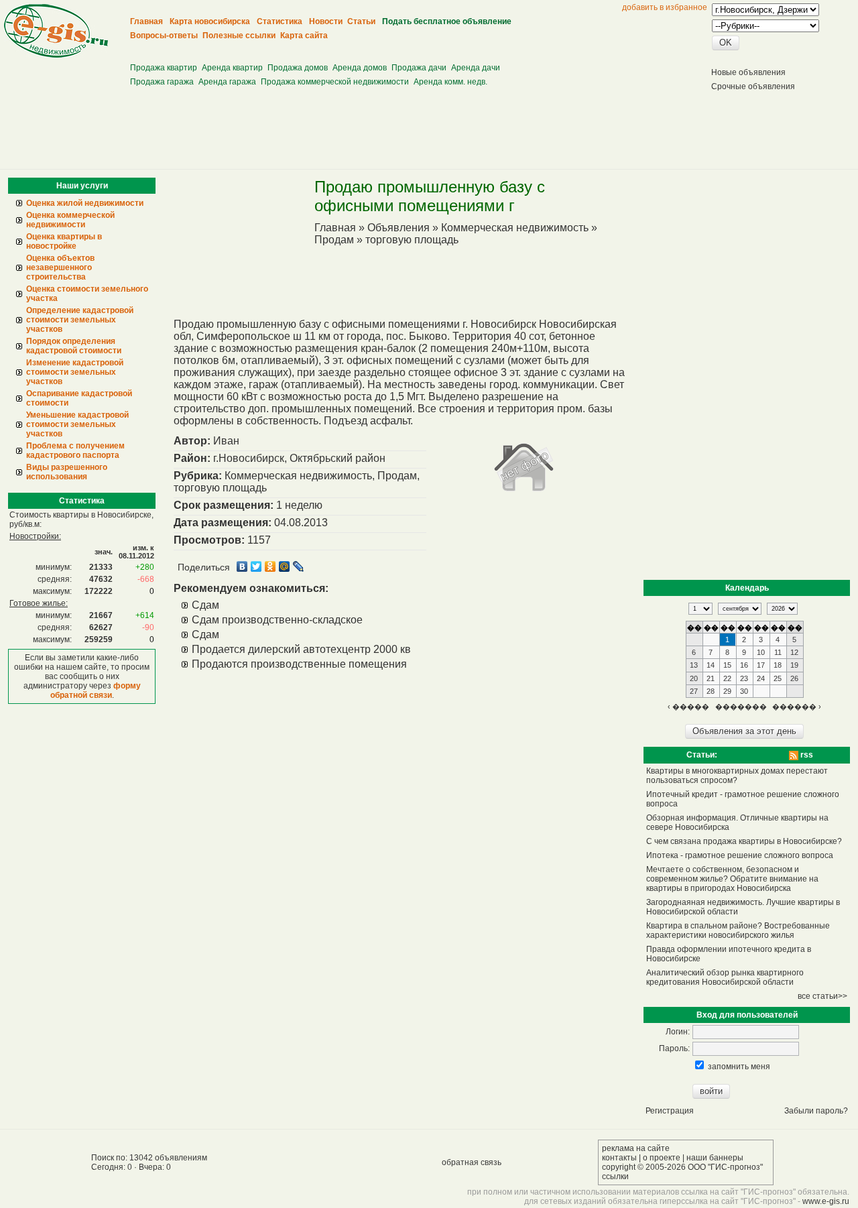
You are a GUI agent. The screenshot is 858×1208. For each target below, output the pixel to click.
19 (794, 665)
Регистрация (670, 1110)
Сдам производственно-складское (277, 619)
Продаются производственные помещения (299, 664)
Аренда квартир (232, 67)
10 (761, 652)
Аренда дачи (475, 67)
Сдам (205, 605)
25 (778, 678)
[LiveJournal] (299, 566)
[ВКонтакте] (242, 566)
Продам (334, 239)
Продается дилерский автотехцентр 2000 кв (301, 649)
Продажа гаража (162, 81)
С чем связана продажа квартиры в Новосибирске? (744, 841)
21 (711, 678)
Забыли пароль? (816, 1110)
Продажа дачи (418, 67)
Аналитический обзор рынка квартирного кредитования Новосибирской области (725, 977)
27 (694, 691)
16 (744, 665)
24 (761, 678)
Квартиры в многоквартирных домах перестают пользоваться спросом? (737, 775)
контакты (619, 1157)
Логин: (678, 1031)
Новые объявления (748, 72)
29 (727, 691)
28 (711, 691)
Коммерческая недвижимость (515, 227)
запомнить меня (739, 1066)
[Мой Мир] (285, 566)
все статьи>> (822, 996)
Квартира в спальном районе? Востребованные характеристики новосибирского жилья (738, 930)
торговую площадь (411, 239)
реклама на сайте (636, 1148)
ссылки (615, 1176)
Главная (335, 227)
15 (727, 665)
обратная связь (471, 1162)
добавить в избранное (664, 7)
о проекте (661, 1157)
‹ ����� (688, 707)
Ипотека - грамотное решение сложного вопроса (739, 855)
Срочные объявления (753, 86)
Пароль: (674, 1048)
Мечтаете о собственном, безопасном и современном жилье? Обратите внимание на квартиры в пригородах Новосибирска (732, 879)
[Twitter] (256, 566)
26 (794, 678)
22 (727, 678)
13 (694, 665)
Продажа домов (297, 67)
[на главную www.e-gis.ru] (56, 55)
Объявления (398, 227)
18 (778, 665)
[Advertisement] (376, 47)
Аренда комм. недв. (450, 81)
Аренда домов (359, 67)
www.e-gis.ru (825, 1201)
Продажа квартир (163, 67)
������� (741, 707)
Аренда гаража (227, 81)
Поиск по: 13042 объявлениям (149, 1157)
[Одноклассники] (270, 566)
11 (778, 652)
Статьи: (701, 755)
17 (761, 665)
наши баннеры (714, 1157)
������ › (796, 707)
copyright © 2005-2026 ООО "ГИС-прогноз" (682, 1167)
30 (744, 691)
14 (711, 665)
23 (744, 678)
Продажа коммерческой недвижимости (335, 81)
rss (805, 755)
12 (794, 652)
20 (694, 678)
